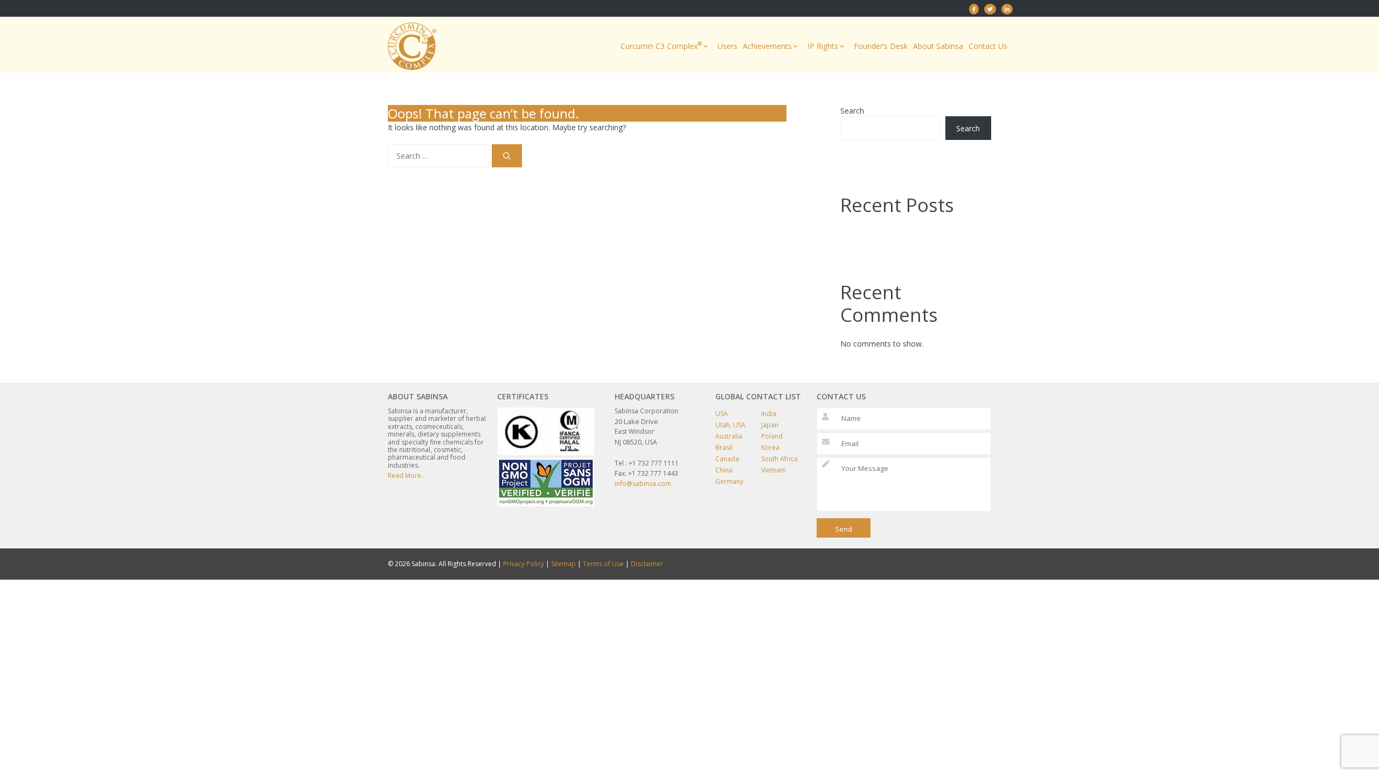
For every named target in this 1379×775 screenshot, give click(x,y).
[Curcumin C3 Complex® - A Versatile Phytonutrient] (1007, 9)
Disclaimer (647, 563)
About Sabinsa (938, 46)
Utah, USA (730, 424)
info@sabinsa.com (643, 483)
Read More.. (406, 475)
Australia (728, 436)
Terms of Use (603, 563)
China (724, 470)
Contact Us (988, 46)
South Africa (779, 458)
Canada (727, 458)
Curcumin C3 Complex (661, 45)
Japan (769, 424)
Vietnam (773, 470)
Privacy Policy (523, 563)
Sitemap (563, 563)
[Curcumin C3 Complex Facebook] (974, 9)
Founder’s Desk (881, 46)
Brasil (724, 447)
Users (727, 46)
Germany (729, 481)
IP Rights (822, 46)
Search (852, 110)
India (768, 413)
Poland (772, 436)
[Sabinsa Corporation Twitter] (990, 9)
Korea (770, 447)
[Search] (507, 155)
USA (721, 413)
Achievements (767, 46)
